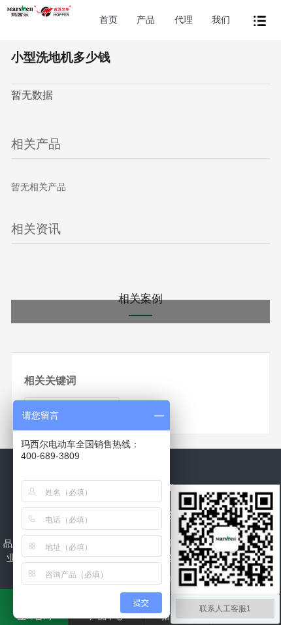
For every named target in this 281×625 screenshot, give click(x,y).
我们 (221, 19)
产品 (146, 19)
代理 (183, 19)
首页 (108, 19)
